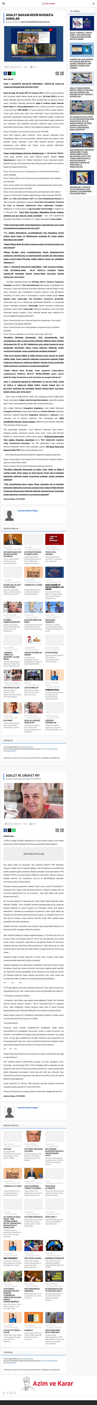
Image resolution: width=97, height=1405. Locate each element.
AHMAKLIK (28, 1330)
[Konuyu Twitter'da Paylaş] (9, 73)
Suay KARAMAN (50, 547)
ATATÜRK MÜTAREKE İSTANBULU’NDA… (32, 553)
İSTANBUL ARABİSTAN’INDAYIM (12, 621)
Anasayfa (9, 22)
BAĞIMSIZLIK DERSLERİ (54, 1258)
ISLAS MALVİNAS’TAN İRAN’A (32, 621)
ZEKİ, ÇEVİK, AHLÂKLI (33, 1258)
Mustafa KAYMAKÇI (30, 1144)
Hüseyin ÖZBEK (29, 580)
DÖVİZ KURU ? (50, 1217)
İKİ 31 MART (8, 720)
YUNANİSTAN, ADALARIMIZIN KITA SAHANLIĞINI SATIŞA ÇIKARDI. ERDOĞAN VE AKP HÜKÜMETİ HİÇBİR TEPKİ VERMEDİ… (81, 63)
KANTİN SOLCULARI (11, 688)
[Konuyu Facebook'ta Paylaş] (5, 73)
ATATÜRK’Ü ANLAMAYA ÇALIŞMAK (33, 1150)
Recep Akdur (8, 547)
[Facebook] (3, 1393)
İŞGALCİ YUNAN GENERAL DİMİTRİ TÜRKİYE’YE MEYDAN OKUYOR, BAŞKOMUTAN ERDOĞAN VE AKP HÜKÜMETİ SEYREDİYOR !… (81, 92)
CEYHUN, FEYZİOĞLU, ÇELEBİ (12, 1331)
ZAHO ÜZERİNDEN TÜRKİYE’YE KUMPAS (32, 1187)
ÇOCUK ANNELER (31, 688)
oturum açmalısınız (26, 747)
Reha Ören (27, 683)
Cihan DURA (28, 547)
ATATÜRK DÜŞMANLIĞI (33, 1217)
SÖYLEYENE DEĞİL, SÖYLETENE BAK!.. (53, 1331)
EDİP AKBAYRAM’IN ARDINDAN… (32, 1290)
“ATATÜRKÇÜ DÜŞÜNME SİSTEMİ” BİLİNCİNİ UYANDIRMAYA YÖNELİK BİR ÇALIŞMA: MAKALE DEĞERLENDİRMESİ (13, 1295)
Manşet (6, 683)
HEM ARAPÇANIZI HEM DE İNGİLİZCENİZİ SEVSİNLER (12, 554)
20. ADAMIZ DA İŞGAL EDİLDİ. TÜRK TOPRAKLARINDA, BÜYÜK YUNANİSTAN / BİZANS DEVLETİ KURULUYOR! (12, 1222)
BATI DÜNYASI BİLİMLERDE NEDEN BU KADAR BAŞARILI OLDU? (54, 1152)
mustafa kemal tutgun (28, 510)
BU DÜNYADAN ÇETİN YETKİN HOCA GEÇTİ (53, 1290)
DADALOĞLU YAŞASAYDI (50, 621)
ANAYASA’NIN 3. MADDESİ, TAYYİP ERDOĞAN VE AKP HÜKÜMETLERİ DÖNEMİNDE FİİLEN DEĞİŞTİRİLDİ (81, 190)
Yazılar (47, 1181)
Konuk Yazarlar (50, 1325)
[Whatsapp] (14, 1393)
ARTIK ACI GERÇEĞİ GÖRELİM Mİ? (32, 721)
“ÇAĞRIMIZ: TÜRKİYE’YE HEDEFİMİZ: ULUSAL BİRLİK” (12, 656)
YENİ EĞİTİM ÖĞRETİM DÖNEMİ (33, 654)
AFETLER (7, 1149)
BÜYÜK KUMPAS (51, 653)
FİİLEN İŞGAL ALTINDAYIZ (50, 1187)
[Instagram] (10, 1393)
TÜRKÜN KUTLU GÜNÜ (33, 586)
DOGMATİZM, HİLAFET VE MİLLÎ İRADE (12, 586)
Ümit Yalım (16, 22)
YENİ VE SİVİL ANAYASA (50, 553)
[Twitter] (7, 1393)
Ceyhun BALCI (29, 615)
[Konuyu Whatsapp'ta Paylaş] (14, 73)
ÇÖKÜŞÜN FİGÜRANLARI (50, 721)
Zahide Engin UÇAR (10, 615)
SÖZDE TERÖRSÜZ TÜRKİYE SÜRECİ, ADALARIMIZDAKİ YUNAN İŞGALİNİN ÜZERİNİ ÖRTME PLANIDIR (81, 36)
